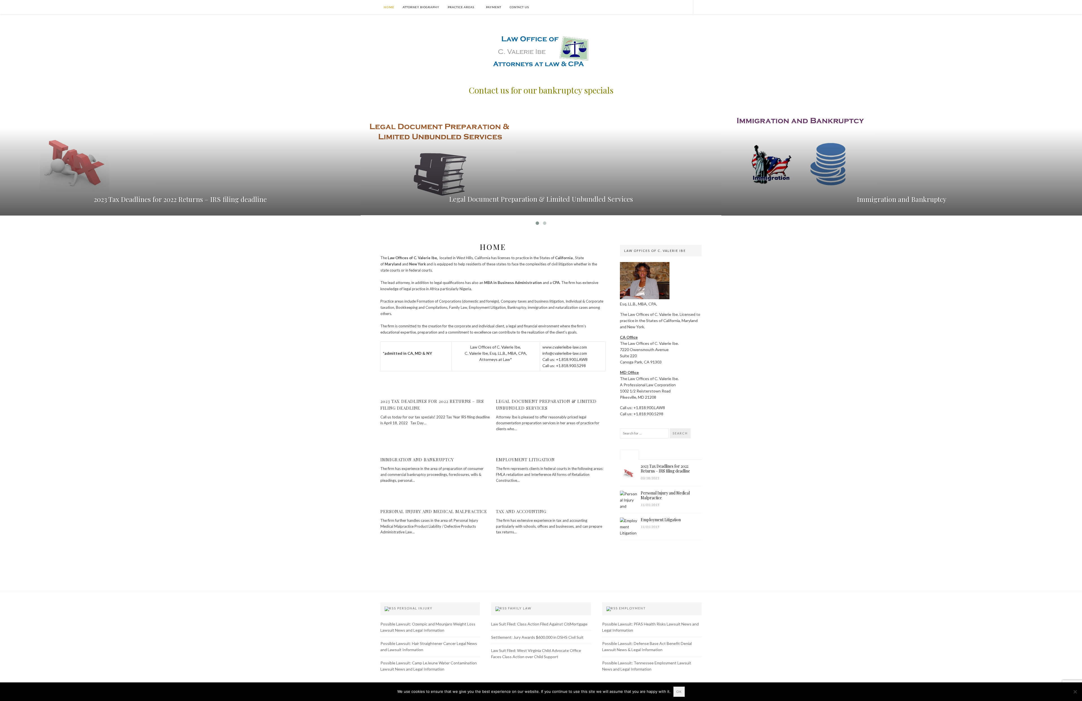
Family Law (519, 608)
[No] (1075, 692)
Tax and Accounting (521, 511)
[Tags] (688, 455)
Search (680, 433)
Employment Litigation (525, 459)
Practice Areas (461, 7)
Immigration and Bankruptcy (901, 199)
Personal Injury (415, 608)
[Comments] (668, 455)
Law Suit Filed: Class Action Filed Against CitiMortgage (539, 624)
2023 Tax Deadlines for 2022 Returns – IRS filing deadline (180, 199)
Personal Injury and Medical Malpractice (433, 511)
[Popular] (629, 455)
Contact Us (519, 7)
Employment (632, 608)
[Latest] (649, 455)
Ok (679, 691)
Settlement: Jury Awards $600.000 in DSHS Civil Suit (537, 637)
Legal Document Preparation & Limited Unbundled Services (541, 198)
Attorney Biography (421, 7)
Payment (493, 7)
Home (388, 7)
